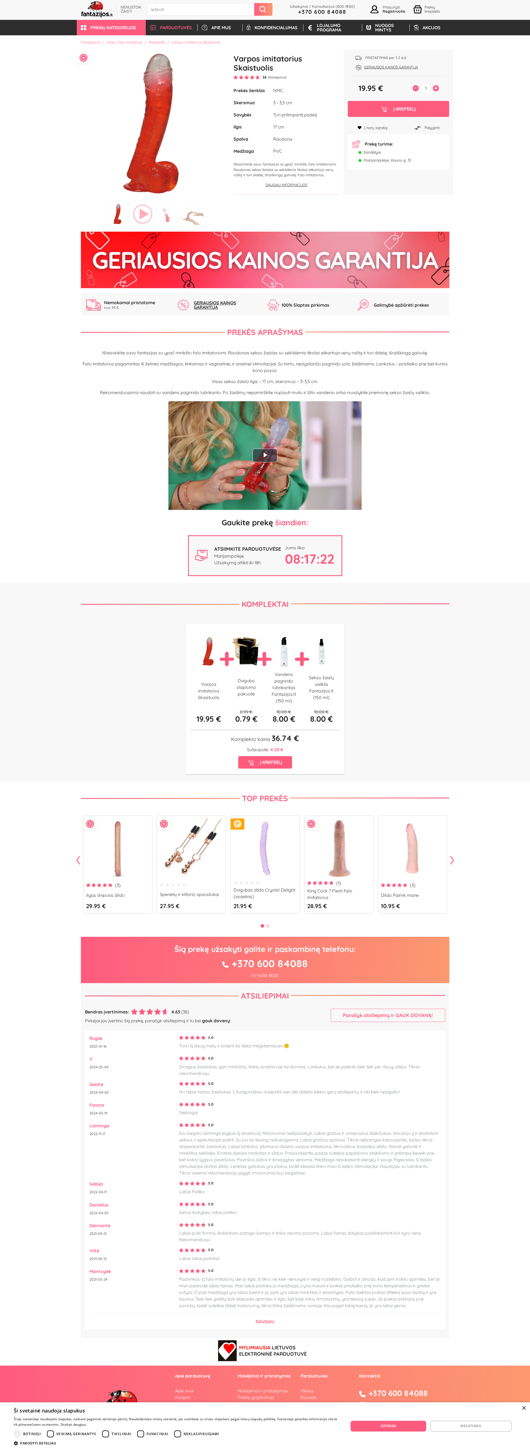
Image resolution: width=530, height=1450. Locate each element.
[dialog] (265, 1426)
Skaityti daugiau (73, 1424)
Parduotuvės (314, 1376)
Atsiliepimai (265, 995)
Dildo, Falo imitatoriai (124, 42)
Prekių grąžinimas (256, 1397)
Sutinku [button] (388, 1426)
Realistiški (157, 42)
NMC (278, 90)
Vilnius (307, 1390)
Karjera (182, 1397)
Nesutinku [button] (470, 1426)
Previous (78, 860)
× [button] (524, 1408)
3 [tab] (168, 214)
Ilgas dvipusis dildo (105, 895)
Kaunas (308, 1397)
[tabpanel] (155, 124)
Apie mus (184, 1390)
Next (452, 860)
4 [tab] (192, 214)
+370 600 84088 (322, 11)
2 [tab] (143, 214)
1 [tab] (118, 214)
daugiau (265, 1321)
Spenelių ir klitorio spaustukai (189, 894)
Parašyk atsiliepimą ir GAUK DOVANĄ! (388, 1015)
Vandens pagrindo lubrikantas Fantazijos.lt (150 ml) (284, 687)
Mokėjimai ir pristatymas (263, 1390)
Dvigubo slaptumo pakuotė (246, 687)
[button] (111, 27)
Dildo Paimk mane (400, 895)
